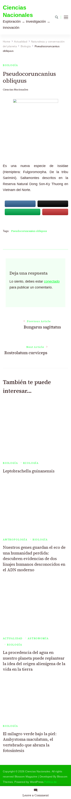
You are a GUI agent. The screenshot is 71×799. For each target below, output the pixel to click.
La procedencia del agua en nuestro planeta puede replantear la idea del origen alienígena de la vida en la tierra (34, 661)
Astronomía (38, 638)
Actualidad (13, 638)
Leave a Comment (36, 795)
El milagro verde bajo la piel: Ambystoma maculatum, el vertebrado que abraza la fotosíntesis (30, 742)
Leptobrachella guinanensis (29, 471)
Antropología (15, 539)
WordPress (37, 781)
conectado (52, 281)
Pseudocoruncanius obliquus (29, 231)
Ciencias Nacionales (18, 11)
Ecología (31, 463)
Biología (10, 65)
